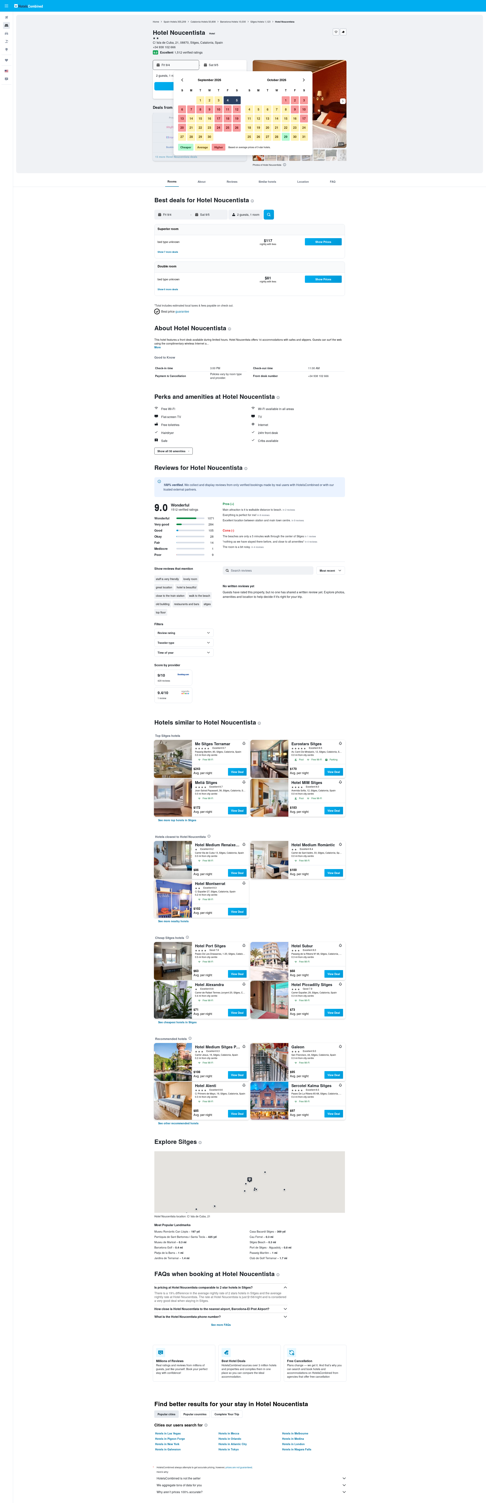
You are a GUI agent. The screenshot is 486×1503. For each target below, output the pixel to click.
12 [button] (236, 109)
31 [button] (304, 136)
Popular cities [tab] (166, 1414)
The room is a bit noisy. (243, 547)
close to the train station (170, 595)
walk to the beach (199, 595)
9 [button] (209, 109)
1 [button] (200, 100)
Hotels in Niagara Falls (296, 1449)
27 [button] (182, 136)
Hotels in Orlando (230, 1439)
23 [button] (209, 127)
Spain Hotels (170, 21)
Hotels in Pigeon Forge (170, 1439)
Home (156, 21)
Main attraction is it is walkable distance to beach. (259, 509)
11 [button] (227, 109)
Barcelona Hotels (229, 21)
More (157, 347)
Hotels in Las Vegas (168, 1433)
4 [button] (228, 100)
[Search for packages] (6, 41)
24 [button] (218, 127)
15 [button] (200, 118)
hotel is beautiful (186, 587)
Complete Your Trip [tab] (227, 1414)
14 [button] (191, 118)
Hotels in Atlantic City (233, 1444)
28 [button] (191, 136)
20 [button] (182, 127)
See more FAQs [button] (221, 1325)
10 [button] (218, 109)
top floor (161, 612)
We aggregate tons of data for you (179, 1485)
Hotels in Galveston (168, 1449)
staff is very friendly (167, 579)
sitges (207, 604)
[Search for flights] (6, 17)
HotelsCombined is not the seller (178, 1478)
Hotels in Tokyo (229, 1449)
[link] (177, 820)
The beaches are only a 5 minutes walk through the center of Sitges (269, 536)
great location (164, 587)
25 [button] (227, 127)
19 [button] (236, 118)
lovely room (190, 579)
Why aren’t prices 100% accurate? (180, 1492)
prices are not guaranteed (239, 1467)
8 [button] (200, 109)
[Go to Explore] (6, 49)
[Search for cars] (6, 33)
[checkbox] (173, 678)
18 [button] (227, 118)
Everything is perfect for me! (246, 515)
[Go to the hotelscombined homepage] (28, 6)
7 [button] (191, 109)
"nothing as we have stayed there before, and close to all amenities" (270, 541)
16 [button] (209, 118)
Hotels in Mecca (229, 1433)
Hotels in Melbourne (295, 1433)
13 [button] (182, 118)
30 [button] (209, 136)
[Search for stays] (6, 25)
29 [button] (200, 136)
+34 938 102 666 (164, 47)
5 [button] (237, 100)
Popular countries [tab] (195, 1414)
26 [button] (236, 127)
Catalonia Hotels (199, 21)
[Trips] (6, 60)
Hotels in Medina (293, 1439)
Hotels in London (293, 1444)
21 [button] (191, 127)
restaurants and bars (186, 604)
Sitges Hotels (257, 21)
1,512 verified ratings (188, 52)
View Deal (237, 772)
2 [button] (209, 100)
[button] (6, 6)
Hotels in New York (167, 1444)
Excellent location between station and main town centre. (263, 520)
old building (163, 604)
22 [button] (200, 127)
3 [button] (218, 100)
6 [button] (182, 109)
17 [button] (218, 118)
